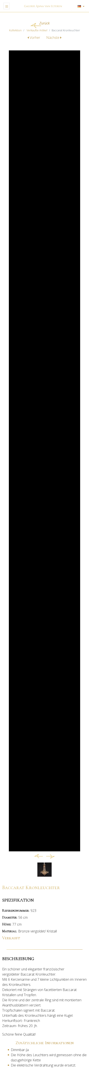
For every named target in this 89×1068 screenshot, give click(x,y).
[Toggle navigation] (6, 6)
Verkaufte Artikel (37, 30)
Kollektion (15, 30)
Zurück (44, 23)
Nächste (53, 37)
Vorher (35, 37)
